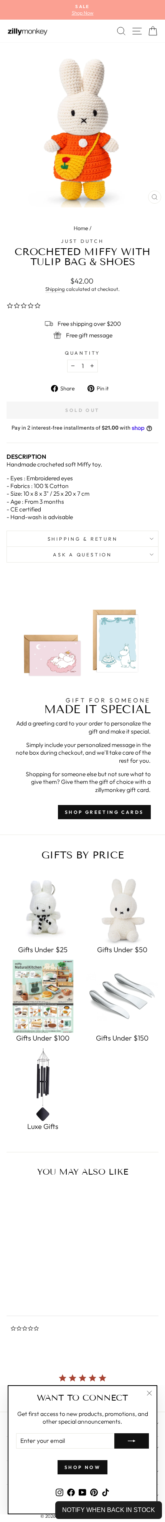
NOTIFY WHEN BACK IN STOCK (108, 1510)
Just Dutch (82, 241)
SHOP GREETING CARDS (104, 812)
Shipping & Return (83, 539)
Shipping (55, 289)
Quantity (82, 353)
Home (81, 228)
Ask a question (82, 554)
